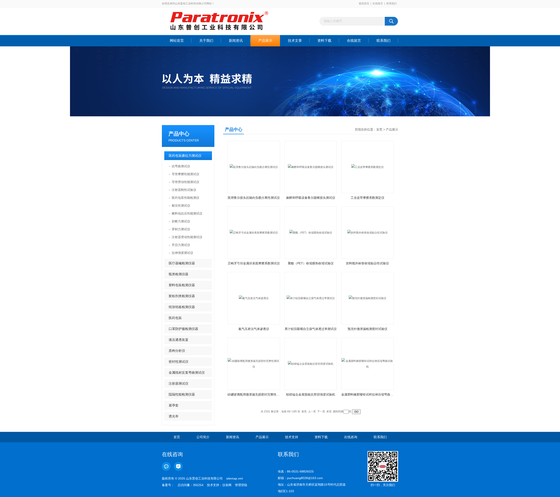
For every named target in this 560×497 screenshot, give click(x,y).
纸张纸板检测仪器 (182, 307)
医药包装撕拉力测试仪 (185, 155)
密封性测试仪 (178, 361)
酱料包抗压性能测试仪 (187, 213)
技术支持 (291, 437)
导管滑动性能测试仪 (185, 182)
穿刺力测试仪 (181, 229)
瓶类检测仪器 (178, 274)
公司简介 (203, 437)
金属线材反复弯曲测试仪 (187, 372)
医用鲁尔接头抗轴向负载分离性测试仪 (254, 197)
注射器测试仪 (178, 383)
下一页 (321, 411)
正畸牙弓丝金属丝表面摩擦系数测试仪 (254, 263)
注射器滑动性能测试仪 (187, 237)
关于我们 (206, 40)
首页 (379, 129)
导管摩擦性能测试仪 (185, 174)
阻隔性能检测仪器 (182, 394)
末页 (329, 411)
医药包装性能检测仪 (185, 197)
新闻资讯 (236, 40)
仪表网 (226, 485)
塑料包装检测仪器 (182, 285)
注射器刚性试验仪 (184, 190)
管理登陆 (241, 485)
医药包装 (175, 318)
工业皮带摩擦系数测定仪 (367, 197)
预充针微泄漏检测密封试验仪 (367, 329)
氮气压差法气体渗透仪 (253, 329)
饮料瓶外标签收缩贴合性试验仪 (367, 263)
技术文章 (295, 40)
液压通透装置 (178, 340)
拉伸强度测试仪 (182, 253)
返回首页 (364, 3)
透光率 (173, 416)
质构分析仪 (177, 350)
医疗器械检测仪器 (182, 263)
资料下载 (324, 40)
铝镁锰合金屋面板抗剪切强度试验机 (310, 394)
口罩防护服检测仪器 (183, 329)
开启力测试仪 (181, 245)
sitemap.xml (234, 478)
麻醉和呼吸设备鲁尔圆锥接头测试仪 (310, 197)
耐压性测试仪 (181, 205)
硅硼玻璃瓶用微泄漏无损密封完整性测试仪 (254, 394)
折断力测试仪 (181, 221)
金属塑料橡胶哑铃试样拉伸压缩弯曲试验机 (367, 394)
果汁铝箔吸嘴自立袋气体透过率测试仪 (311, 329)
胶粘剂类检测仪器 (182, 296)
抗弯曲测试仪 (181, 166)
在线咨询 (350, 437)
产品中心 (178, 134)
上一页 (312, 411)
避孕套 (173, 405)
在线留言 (378, 3)
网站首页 (177, 40)
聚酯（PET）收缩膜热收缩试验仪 (311, 263)
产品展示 (265, 40)
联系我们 (391, 3)
